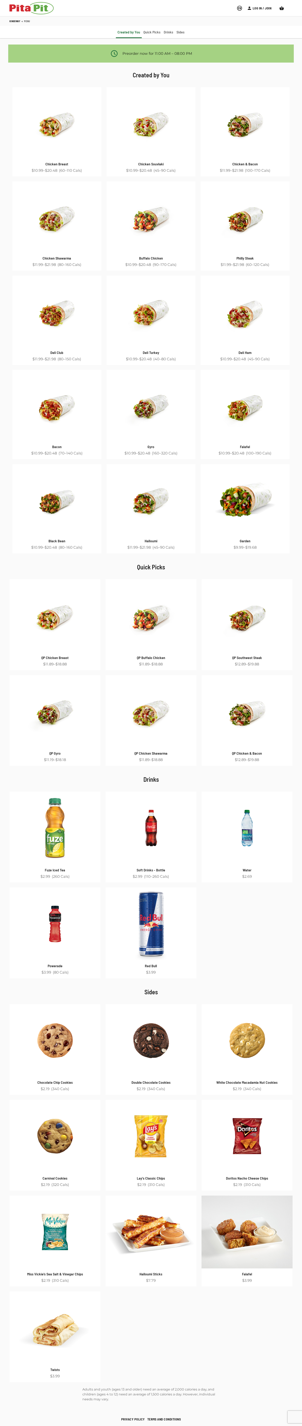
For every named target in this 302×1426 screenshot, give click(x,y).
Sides (151, 992)
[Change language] (239, 8)
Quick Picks (151, 567)
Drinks (151, 779)
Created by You (151, 75)
